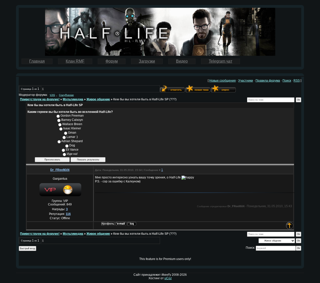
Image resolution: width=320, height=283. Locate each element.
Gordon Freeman (72, 115)
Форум (112, 61)
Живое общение (98, 99)
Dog (72, 145)
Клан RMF (75, 61)
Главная (37, 61)
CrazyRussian (66, 95)
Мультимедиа (73, 99)
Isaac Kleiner (72, 128)
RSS (297, 80)
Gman (72, 132)
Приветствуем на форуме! (40, 99)
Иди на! (72, 154)
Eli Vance (72, 149)
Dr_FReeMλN (60, 170)
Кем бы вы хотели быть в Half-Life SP (140, 99)
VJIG (52, 95)
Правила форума (268, 80)
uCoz (168, 278)
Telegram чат (220, 61)
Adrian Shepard (72, 141)
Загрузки (147, 61)
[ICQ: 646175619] (131, 224)
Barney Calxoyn (72, 120)
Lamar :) (72, 137)
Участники (245, 80)
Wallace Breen (72, 124)
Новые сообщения (222, 80)
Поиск (286, 80)
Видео (182, 61)
